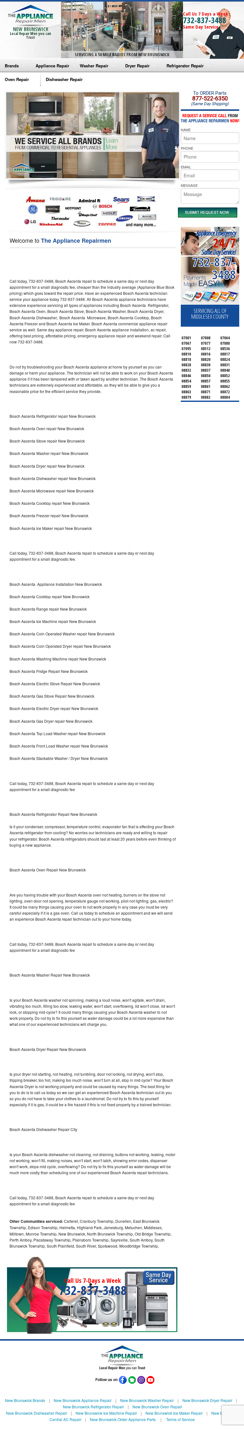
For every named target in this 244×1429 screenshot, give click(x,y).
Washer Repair (94, 66)
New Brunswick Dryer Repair (207, 1400)
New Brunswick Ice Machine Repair (106, 1413)
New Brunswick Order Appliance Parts (123, 1419)
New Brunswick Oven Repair (157, 1406)
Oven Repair (17, 79)
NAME (186, 129)
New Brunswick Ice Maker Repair (174, 1413)
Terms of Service (180, 1419)
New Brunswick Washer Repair (147, 1400)
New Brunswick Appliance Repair (83, 1400)
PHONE (187, 148)
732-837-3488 (204, 20)
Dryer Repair (137, 66)
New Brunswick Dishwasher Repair (36, 1413)
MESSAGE (189, 185)
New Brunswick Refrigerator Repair (93, 1406)
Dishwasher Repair (64, 79)
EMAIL (186, 166)
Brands (12, 66)
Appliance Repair (52, 66)
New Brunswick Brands (25, 1400)
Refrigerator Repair (185, 66)
